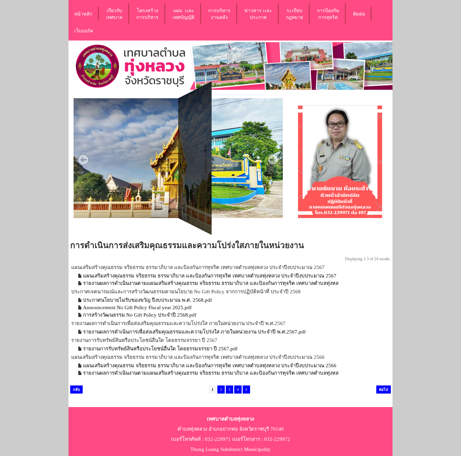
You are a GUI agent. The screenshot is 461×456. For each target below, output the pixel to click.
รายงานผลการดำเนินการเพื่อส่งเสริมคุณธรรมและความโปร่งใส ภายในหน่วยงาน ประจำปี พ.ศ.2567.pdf (194, 331)
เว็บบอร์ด (83, 30)
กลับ (76, 389)
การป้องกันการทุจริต (328, 13)
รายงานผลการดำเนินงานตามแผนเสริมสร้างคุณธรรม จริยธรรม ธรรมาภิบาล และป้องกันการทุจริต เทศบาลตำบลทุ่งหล (210, 283)
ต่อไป (383, 389)
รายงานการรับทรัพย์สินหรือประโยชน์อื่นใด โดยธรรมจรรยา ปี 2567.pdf (160, 348)
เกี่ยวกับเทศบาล (114, 13)
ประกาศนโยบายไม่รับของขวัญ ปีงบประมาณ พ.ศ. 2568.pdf (147, 300)
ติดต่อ (359, 13)
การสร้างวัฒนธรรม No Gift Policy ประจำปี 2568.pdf (139, 315)
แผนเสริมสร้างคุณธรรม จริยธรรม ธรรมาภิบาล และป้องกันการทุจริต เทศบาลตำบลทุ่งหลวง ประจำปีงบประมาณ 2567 (209, 275)
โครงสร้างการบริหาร (147, 13)
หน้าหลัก (83, 13)
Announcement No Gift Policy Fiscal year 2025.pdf (137, 307)
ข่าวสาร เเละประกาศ (258, 13)
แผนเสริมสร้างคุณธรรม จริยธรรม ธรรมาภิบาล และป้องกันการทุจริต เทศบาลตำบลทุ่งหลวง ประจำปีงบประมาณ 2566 (209, 365)
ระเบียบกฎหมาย (294, 13)
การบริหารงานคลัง (219, 13)
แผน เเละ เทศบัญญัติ (183, 13)
